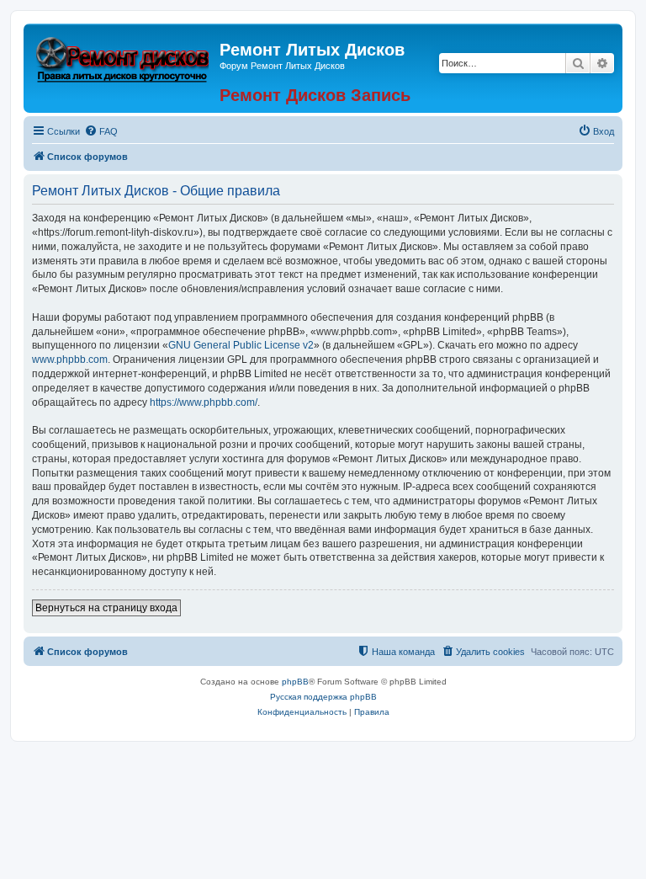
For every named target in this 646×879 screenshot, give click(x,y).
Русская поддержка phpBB (323, 696)
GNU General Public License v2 (241, 345)
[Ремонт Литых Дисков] (124, 57)
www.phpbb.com (70, 359)
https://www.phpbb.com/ (203, 402)
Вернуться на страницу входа (106, 608)
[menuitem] (101, 131)
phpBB (295, 681)
